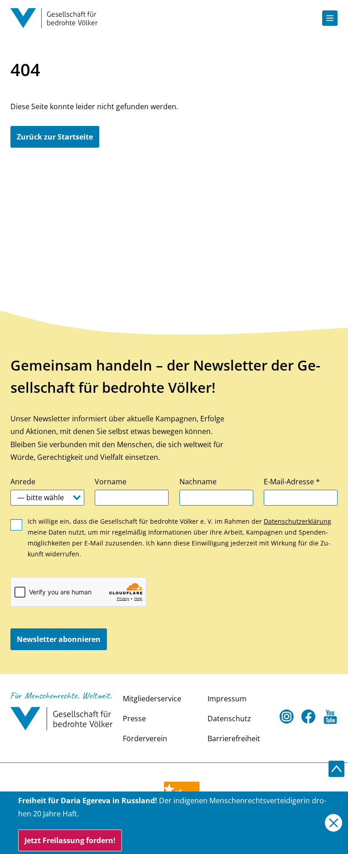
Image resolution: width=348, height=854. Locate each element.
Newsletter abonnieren (59, 639)
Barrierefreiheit (234, 738)
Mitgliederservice (152, 699)
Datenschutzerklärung (297, 521)
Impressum (227, 699)
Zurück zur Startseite (55, 137)
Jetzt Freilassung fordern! (70, 840)
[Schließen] (334, 823)
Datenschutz (229, 719)
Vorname (110, 482)
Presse (134, 719)
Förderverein (145, 738)
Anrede (22, 482)
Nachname (198, 482)
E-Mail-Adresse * (292, 482)
